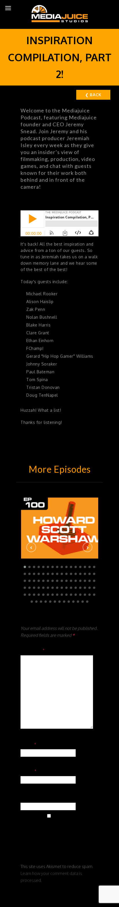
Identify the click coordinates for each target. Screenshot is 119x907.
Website (30, 797)
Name (29, 744)
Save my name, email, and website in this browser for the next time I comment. (57, 836)
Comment (33, 650)
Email (29, 770)
